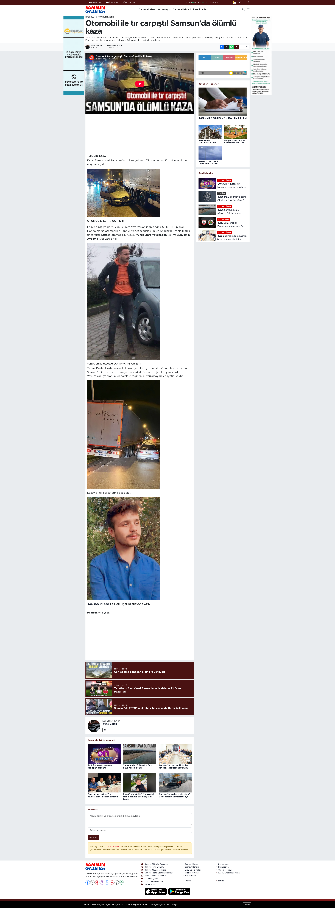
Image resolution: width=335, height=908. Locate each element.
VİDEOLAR (113, 3)
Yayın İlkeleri (190, 876)
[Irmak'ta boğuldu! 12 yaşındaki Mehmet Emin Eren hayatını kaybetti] (139, 782)
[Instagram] (102, 882)
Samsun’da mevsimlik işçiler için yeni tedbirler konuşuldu (232, 238)
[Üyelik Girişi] (248, 2)
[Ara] (243, 9)
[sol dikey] (73, 55)
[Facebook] (87, 882)
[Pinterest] (97, 882)
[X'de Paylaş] (226, 47)
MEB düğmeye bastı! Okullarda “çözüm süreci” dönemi (231, 199)
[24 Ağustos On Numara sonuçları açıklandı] (104, 753)
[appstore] (156, 891)
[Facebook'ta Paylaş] (222, 47)
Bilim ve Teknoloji (193, 870)
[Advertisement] (139, 134)
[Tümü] (246, 173)
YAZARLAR (130, 3)
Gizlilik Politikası (192, 873)
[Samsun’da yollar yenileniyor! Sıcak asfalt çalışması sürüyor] (175, 782)
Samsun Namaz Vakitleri (155, 870)
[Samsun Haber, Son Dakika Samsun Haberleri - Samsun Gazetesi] (95, 9)
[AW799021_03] (123, 301)
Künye (188, 881)
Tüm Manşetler (151, 879)
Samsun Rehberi (182, 9)
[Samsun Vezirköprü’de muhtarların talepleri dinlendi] (104, 782)
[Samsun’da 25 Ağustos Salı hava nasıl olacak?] (139, 753)
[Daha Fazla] (236, 47)
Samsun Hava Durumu (154, 867)
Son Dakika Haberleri (154, 882)
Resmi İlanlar (200, 9)
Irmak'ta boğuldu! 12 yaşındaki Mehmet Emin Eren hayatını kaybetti (139, 796)
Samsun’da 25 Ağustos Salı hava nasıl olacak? (229, 212)
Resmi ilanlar (223, 867)
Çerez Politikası (225, 870)
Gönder (93, 837)
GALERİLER (95, 3)
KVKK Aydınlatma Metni (229, 873)
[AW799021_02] (123, 434)
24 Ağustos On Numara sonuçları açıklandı (231, 185)
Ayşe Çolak (109, 724)
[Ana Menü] (248, 9)
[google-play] (179, 891)
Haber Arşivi (150, 884)
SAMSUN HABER (98, 604)
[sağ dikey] (261, 55)
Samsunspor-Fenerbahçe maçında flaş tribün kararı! (230, 225)
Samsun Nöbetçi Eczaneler (157, 864)
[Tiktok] (117, 882)
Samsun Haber (147, 9)
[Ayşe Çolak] (94, 726)
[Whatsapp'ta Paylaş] (231, 47)
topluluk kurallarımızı (113, 847)
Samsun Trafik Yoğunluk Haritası (159, 873)
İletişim (221, 881)
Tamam (247, 904)
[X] (92, 882)
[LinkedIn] (107, 882)
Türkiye (221, 193)
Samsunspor (164, 9)
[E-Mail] (104, 730)
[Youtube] (112, 882)
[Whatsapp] (121, 882)
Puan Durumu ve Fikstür (155, 876)
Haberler (90, 17)
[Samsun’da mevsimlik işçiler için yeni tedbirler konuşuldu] (175, 753)
